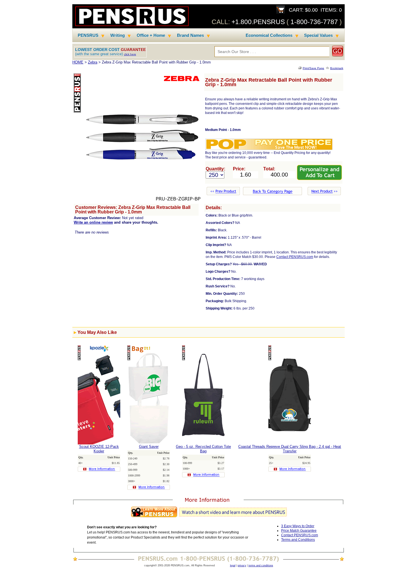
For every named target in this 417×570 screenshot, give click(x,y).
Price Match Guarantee (299, 531)
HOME (77, 62)
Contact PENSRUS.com (294, 257)
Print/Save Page (313, 68)
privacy (242, 565)
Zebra (92, 62)
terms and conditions (260, 565)
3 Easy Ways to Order (297, 526)
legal (232, 565)
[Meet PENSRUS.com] (208, 517)
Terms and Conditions (298, 540)
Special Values (318, 35)
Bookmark (336, 68)
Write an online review (93, 222)
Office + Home (151, 35)
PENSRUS (88, 35)
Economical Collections (269, 35)
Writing (117, 35)
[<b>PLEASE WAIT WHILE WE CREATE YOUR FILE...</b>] (300, 68)
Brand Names (190, 35)
